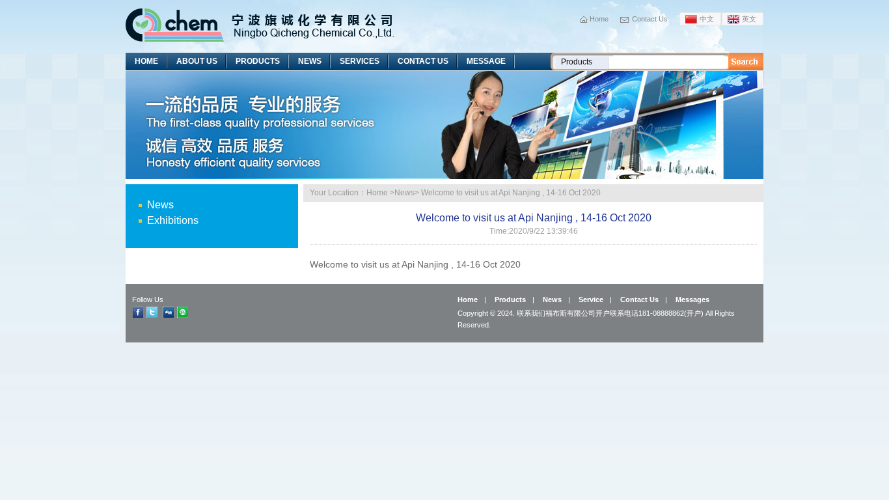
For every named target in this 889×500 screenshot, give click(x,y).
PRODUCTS (258, 61)
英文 (749, 19)
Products (510, 299)
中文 (707, 19)
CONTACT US (423, 61)
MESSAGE (486, 61)
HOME (146, 61)
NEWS (309, 61)
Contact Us (650, 19)
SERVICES (359, 61)
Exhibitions (172, 220)
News (160, 204)
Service (591, 299)
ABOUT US (196, 61)
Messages (692, 299)
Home (599, 19)
